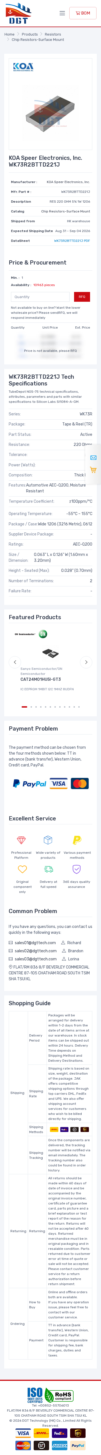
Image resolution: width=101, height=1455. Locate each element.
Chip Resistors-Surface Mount (38, 40)
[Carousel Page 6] (50, 707)
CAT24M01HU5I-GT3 (40, 679)
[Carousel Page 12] (79, 707)
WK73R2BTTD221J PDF (72, 241)
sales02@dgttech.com (36, 951)
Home (9, 34)
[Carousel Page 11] (74, 707)
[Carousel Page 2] (31, 707)
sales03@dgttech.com (36, 959)
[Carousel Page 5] (45, 707)
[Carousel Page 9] (64, 707)
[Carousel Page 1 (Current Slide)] (24, 707)
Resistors (53, 34)
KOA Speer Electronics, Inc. (68, 182)
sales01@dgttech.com (35, 943)
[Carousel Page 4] (41, 707)
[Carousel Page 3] (36, 707)
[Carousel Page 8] (60, 707)
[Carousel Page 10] (69, 707)
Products (30, 34)
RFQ (82, 297)
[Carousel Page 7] (55, 707)
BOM (85, 13)
